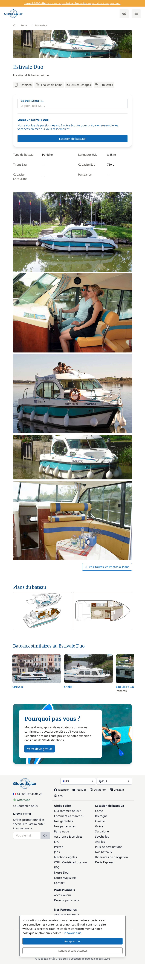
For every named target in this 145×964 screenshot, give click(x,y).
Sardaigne (102, 831)
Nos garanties (63, 821)
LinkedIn (119, 789)
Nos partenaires (65, 826)
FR (67, 781)
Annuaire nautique (66, 915)
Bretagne (101, 816)
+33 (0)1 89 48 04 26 (29, 794)
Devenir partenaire (66, 900)
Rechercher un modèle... (32, 101)
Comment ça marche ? (69, 816)
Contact (59, 883)
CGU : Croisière (64, 862)
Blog (60, 795)
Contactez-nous (27, 806)
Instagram (100, 789)
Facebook (63, 789)
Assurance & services (68, 836)
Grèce (99, 826)
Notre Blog (61, 872)
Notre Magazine (65, 878)
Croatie (100, 821)
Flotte (24, 25)
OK (45, 835)
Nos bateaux (103, 852)
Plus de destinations (108, 847)
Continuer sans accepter (72, 950)
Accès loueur (62, 895)
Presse (58, 847)
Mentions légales (65, 857)
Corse (99, 811)
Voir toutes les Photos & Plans (109, 567)
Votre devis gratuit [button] (39, 749)
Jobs (57, 852)
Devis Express (104, 862)
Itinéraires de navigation (111, 857)
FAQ (57, 842)
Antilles (100, 842)
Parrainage (61, 831)
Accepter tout (72, 941)
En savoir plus (72, 933)
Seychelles (102, 836)
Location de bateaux (72, 139)
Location (81, 862)
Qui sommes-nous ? (67, 811)
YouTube (81, 789)
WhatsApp (23, 800)
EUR (104, 781)
